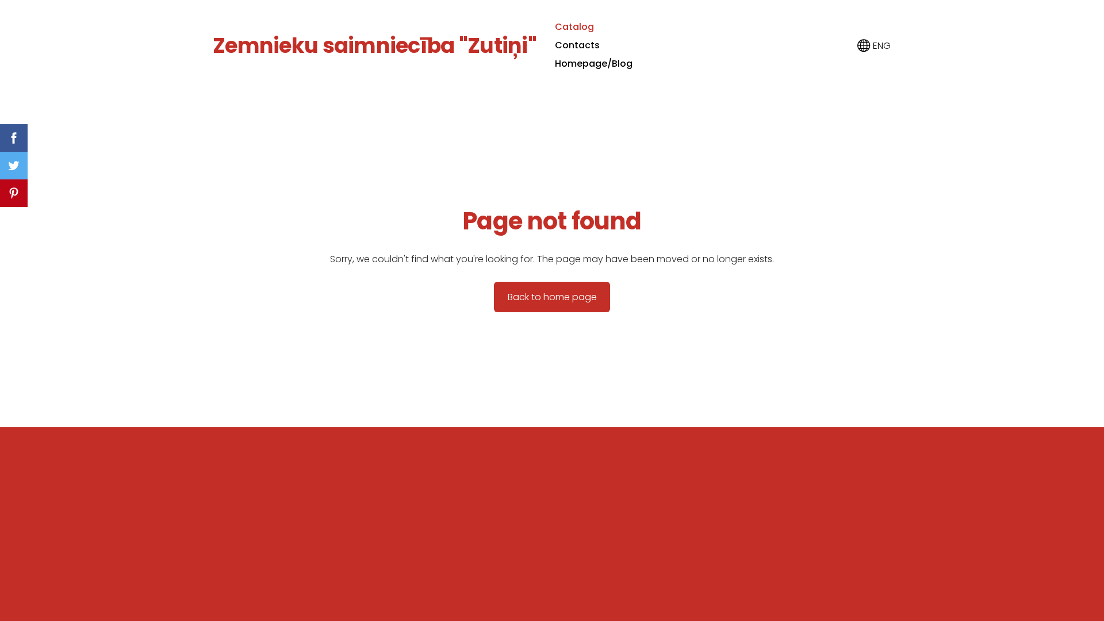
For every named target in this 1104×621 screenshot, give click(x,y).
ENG (881, 45)
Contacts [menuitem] (577, 45)
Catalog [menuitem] (574, 26)
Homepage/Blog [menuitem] (593, 63)
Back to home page (552, 297)
